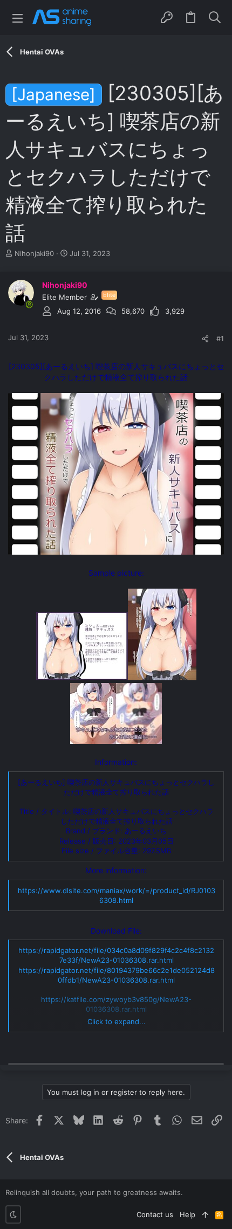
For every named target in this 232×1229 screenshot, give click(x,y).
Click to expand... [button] (116, 1021)
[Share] (205, 339)
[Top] (205, 1214)
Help (187, 1214)
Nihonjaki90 (34, 253)
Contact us (155, 1214)
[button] (17, 17)
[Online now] (29, 304)
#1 (220, 338)
